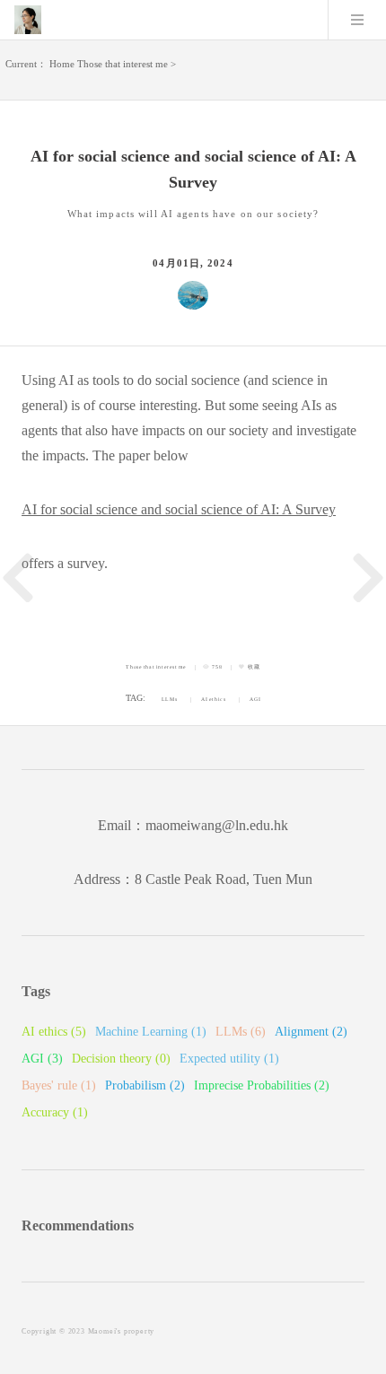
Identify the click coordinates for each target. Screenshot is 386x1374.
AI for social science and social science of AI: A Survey (179, 509)
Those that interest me (122, 63)
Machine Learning (150, 1031)
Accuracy (55, 1112)
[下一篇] (368, 578)
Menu (357, 19)
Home (62, 63)
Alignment (311, 1031)
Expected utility (229, 1058)
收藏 (253, 666)
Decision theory (121, 1058)
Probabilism (145, 1085)
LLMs (169, 699)
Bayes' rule (59, 1085)
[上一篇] (18, 578)
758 (217, 666)
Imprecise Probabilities (261, 1085)
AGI (255, 699)
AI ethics (213, 699)
